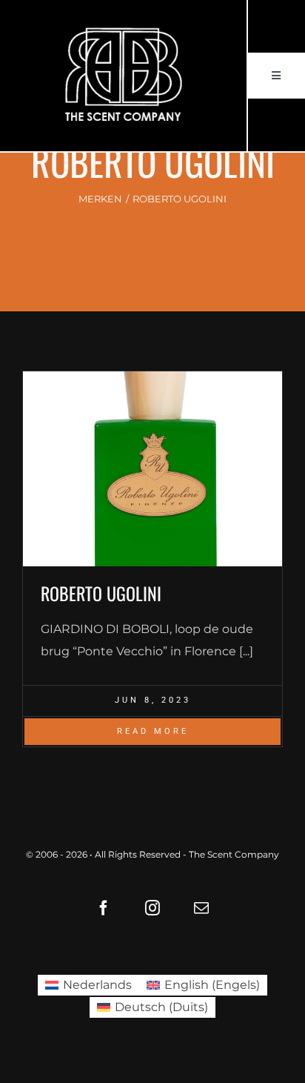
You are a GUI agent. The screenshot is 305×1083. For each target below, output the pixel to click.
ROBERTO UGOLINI (101, 593)
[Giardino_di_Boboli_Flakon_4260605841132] (152, 468)
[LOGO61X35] (123, 75)
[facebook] (103, 908)
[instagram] (152, 908)
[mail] (201, 908)
